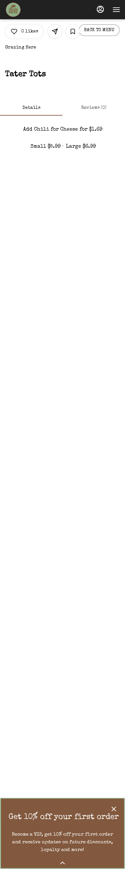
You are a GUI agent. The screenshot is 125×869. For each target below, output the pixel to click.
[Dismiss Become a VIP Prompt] (113, 809)
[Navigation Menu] (116, 9)
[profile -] (100, 9)
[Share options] (55, 31)
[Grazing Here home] (34, 10)
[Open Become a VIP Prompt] (62, 863)
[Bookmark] (73, 31)
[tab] (31, 108)
